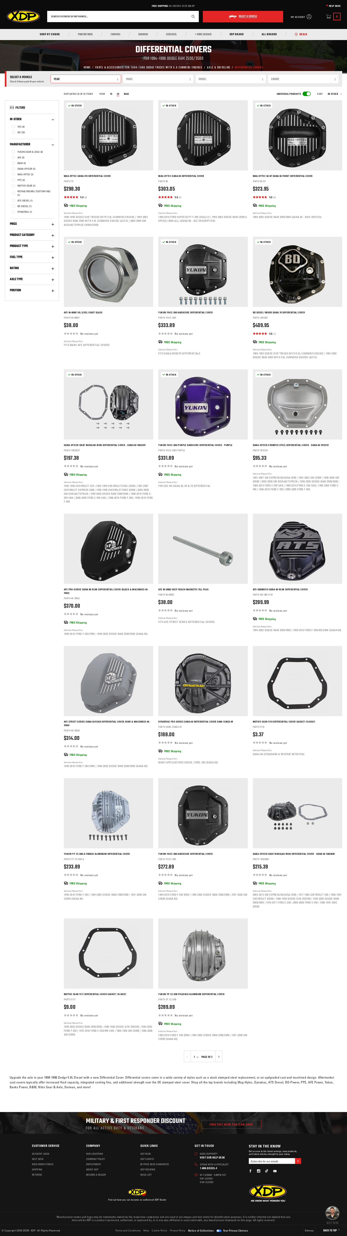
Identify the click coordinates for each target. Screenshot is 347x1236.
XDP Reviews (147, 1169)
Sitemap (309, 1230)
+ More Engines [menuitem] (203, 34)
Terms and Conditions (128, 1230)
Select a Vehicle (248, 16)
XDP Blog (145, 1153)
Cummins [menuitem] (115, 34)
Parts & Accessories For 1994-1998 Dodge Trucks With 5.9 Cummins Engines (148, 67)
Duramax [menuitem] (143, 34)
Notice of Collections (201, 1230)
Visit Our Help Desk (212, 1157)
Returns (37, 1174)
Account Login (40, 1153)
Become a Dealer (96, 1174)
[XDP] (23, 16)
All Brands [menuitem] (269, 34)
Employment (93, 1164)
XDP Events (147, 1159)
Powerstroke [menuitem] (85, 34)
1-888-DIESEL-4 (208, 1168)
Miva (146, 1230)
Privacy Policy (178, 1230)
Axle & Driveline (218, 67)
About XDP (92, 1169)
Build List (146, 1174)
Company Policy (95, 1159)
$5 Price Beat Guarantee (154, 1164)
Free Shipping (160, 5)
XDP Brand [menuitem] (237, 34)
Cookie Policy (159, 1230)
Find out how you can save (231, 1124)
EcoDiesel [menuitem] (171, 34)
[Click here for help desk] (332, 1214)
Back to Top (330, 1230)
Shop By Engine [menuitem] (50, 34)
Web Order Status (42, 1164)
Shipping (37, 1169)
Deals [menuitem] (303, 34)
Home (87, 67)
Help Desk (335, 5)
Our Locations (94, 1153)
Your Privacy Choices (235, 1230)
